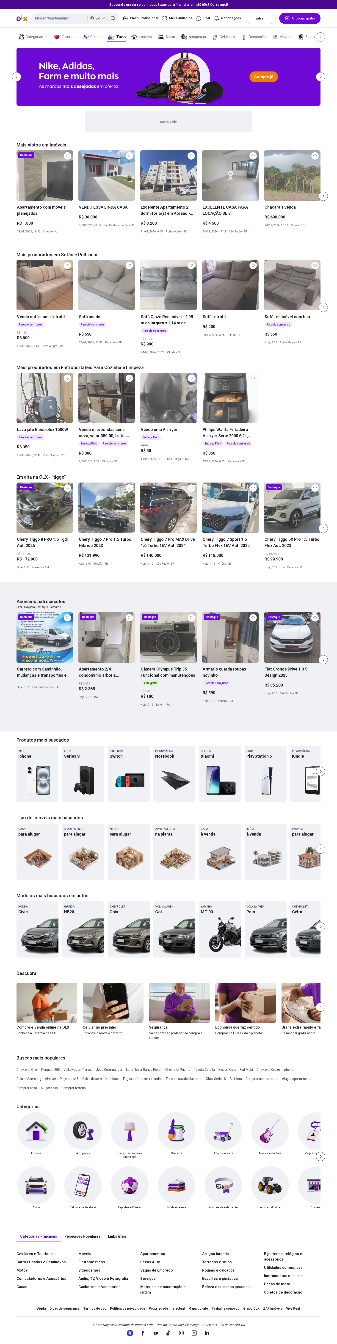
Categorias (34, 37)
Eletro (310, 37)
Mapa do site (198, 1308)
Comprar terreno (73, 1088)
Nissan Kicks (227, 1069)
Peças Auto (150, 1262)
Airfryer (50, 1079)
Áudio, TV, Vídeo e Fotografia (103, 1278)
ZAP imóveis (272, 1308)
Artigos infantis (215, 1254)
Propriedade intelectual (167, 1308)
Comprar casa (27, 1088)
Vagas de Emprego (156, 1270)
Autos (170, 37)
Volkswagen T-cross (78, 1069)
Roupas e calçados (218, 1270)
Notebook (112, 1079)
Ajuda (41, 1308)
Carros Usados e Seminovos (41, 1262)
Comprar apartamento (262, 1079)
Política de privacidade (127, 1308)
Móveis (285, 37)
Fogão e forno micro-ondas (142, 1079)
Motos (22, 1270)
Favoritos (69, 37)
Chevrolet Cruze (268, 1069)
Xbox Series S (216, 1079)
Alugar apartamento (297, 1079)
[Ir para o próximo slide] (323, 196)
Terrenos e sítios (217, 1262)
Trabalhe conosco (226, 1308)
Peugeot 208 (50, 1069)
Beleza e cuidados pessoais (226, 1287)
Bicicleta (236, 1079)
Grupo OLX (251, 1308)
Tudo (121, 36)
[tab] (39, 1236)
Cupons (96, 37)
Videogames (89, 1270)
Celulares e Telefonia (35, 1254)
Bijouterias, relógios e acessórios (283, 1256)
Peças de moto (277, 1284)
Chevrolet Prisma (177, 1069)
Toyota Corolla (204, 1069)
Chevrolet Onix (27, 1069)
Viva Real (293, 1308)
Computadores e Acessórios (41, 1278)
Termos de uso (94, 1308)
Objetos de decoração (283, 1292)
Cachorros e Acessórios (99, 1287)
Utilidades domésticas (283, 1267)
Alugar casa (49, 1088)
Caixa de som (92, 1079)
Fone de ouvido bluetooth (184, 1079)
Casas (22, 1287)
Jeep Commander (109, 1069)
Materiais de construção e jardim (163, 1289)
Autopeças (197, 37)
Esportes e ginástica (220, 1278)
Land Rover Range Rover (144, 1069)
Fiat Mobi (246, 1069)
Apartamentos (152, 1254)
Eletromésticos (91, 1262)
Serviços (148, 1278)
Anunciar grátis (303, 18)
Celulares (227, 37)
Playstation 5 (69, 1079)
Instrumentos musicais (284, 1276)
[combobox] (75, 18)
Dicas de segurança (65, 1308)
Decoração (257, 37)
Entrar (260, 18)
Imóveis (145, 37)
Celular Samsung (29, 1079)
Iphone (288, 1069)
